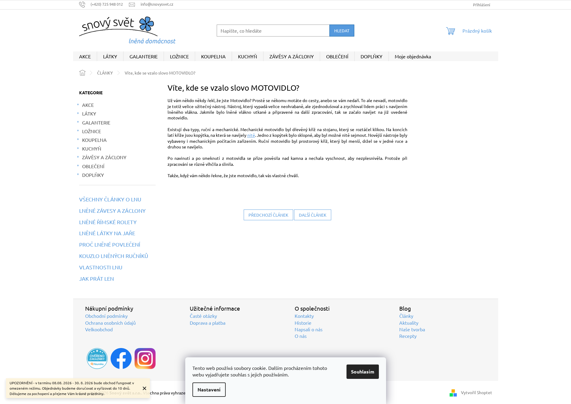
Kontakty (304, 316)
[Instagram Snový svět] (145, 358)
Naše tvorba (412, 329)
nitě (251, 135)
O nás (301, 336)
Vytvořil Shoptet (476, 392)
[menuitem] (85, 56)
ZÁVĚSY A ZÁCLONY (104, 157)
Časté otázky (203, 316)
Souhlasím (362, 371)
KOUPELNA (94, 140)
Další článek (312, 215)
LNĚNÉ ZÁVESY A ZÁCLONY (112, 211)
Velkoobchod (99, 329)
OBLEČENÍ (93, 166)
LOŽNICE (91, 131)
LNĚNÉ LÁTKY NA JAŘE (107, 233)
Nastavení (209, 389)
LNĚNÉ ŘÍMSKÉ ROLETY (108, 222)
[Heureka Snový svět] (97, 358)
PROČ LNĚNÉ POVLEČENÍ (109, 244)
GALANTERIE (96, 122)
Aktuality (408, 323)
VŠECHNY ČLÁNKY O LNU (110, 199)
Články (406, 316)
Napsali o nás (309, 329)
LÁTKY (89, 113)
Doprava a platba (207, 323)
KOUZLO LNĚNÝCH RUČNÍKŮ (113, 256)
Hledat (341, 30)
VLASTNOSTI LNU (100, 267)
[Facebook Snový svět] (121, 358)
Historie (303, 323)
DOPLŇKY (93, 175)
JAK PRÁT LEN (96, 279)
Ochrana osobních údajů (110, 323)
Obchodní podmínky (106, 316)
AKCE (88, 105)
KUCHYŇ (91, 148)
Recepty (408, 336)
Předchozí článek (268, 215)
